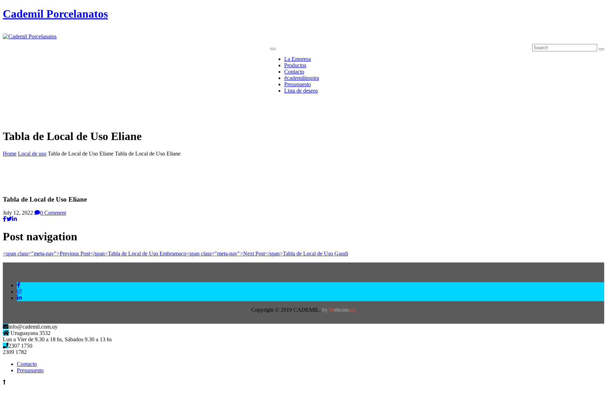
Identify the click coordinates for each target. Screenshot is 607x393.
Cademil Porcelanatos (55, 13)
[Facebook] (4, 219)
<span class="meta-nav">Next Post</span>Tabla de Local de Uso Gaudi (267, 253)
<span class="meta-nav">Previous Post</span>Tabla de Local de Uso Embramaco (94, 253)
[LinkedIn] (14, 219)
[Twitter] (9, 219)
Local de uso (32, 154)
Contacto (27, 364)
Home (10, 154)
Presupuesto (30, 370)
